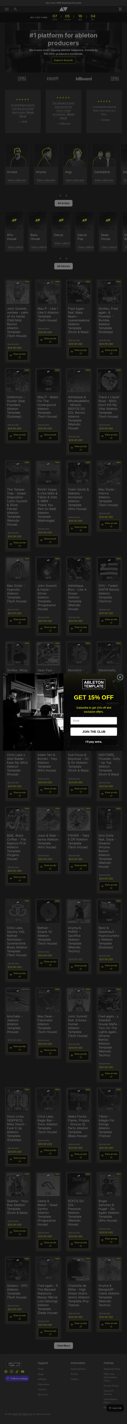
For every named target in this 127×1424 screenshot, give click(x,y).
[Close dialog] (120, 677)
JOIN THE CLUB (93, 731)
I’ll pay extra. (93, 741)
